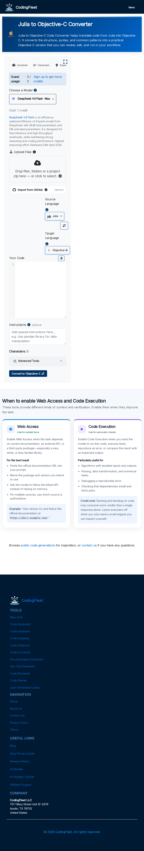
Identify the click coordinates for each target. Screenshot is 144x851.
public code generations (38, 545)
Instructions (17, 325)
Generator (44, 65)
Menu (132, 7)
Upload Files (24, 152)
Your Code (16, 258)
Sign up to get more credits (48, 79)
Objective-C (60, 250)
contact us (89, 545)
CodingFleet (25, 7)
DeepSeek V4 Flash (21, 117)
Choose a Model (20, 90)
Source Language (52, 201)
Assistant (22, 65)
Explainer (65, 65)
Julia (55, 216)
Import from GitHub (40, 190)
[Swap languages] (64, 226)
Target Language (52, 235)
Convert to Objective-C (26, 373)
